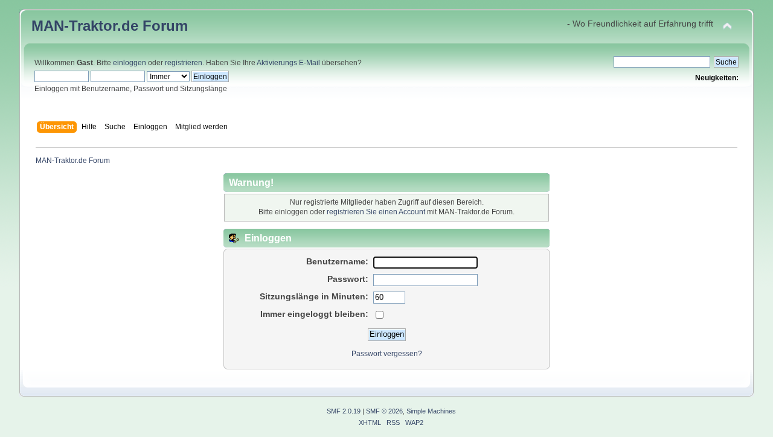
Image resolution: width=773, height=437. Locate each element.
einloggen (129, 63)
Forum (165, 26)
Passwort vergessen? (386, 353)
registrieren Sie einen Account (376, 212)
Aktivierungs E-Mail (288, 63)
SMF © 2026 (384, 411)
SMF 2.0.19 (344, 411)
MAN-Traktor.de (84, 26)
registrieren (183, 63)
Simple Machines (431, 411)
